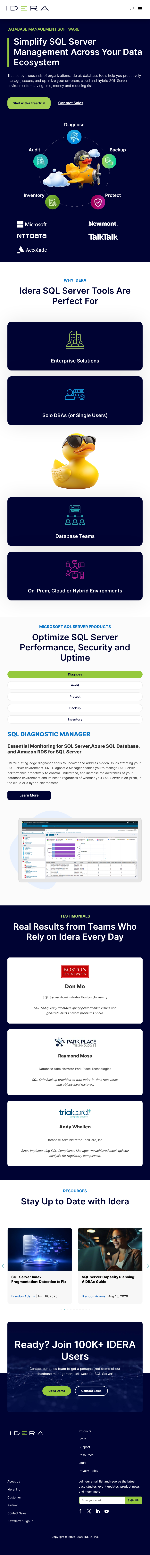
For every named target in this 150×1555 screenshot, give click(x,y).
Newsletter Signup (20, 1521)
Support (84, 1447)
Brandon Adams (23, 1296)
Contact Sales (17, 1513)
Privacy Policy (88, 1471)
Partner (12, 1505)
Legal (82, 1463)
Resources (86, 1455)
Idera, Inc (13, 1489)
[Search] (132, 8)
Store (82, 1439)
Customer (14, 1497)
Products (85, 1431)
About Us (13, 1481)
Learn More (29, 795)
